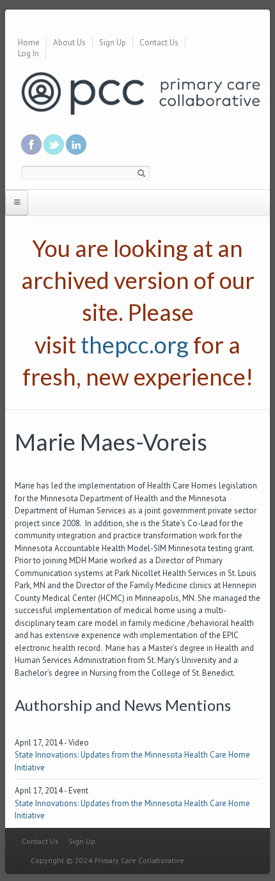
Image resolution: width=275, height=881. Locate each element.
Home (29, 42)
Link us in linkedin (76, 144)
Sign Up (112, 42)
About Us (69, 42)
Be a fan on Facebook (31, 144)
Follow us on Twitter (53, 144)
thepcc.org (135, 345)
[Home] (140, 92)
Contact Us (158, 42)
